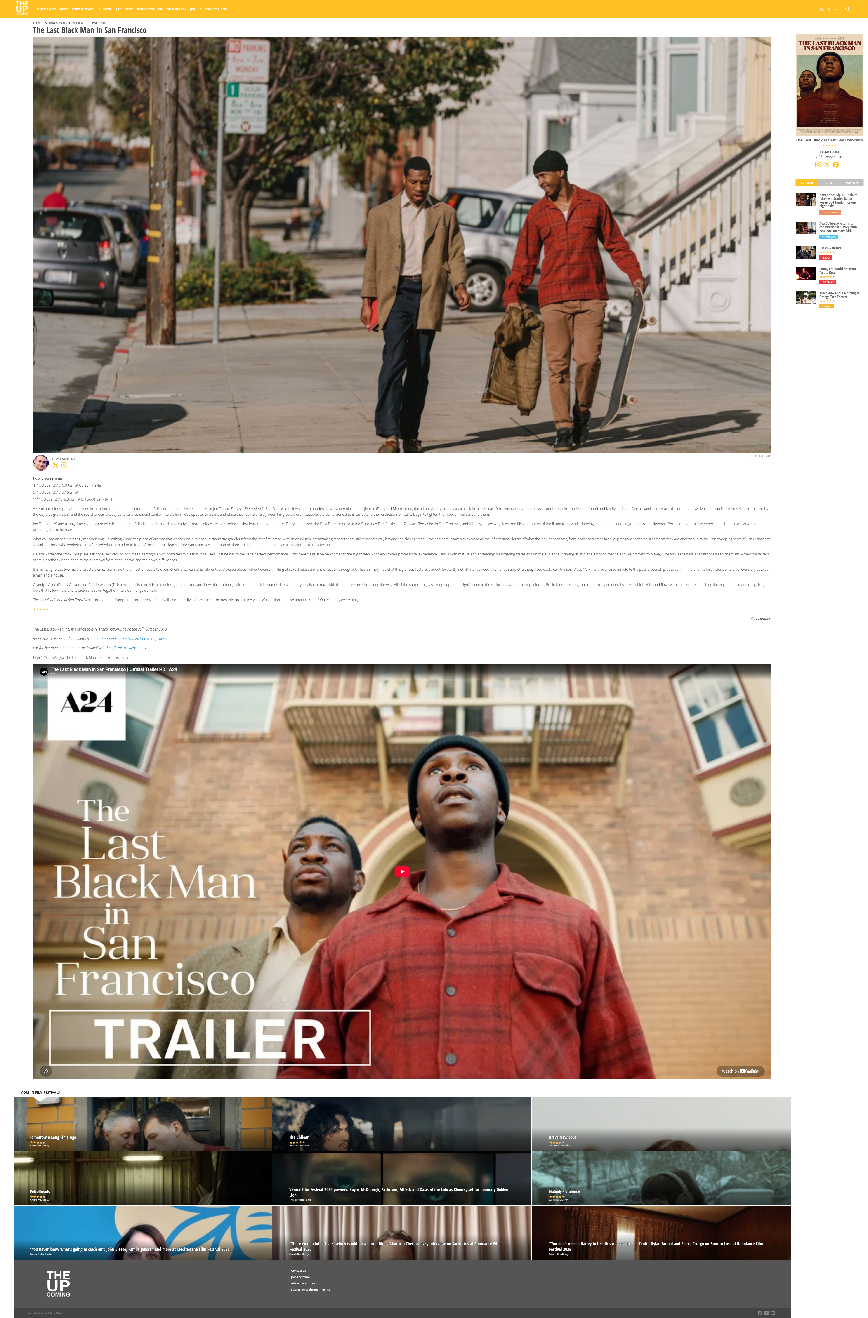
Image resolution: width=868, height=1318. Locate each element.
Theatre (105, 9)
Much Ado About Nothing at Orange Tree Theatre (839, 295)
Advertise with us (303, 1283)
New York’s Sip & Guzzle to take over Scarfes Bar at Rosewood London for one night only (838, 200)
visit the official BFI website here (123, 647)
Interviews (146, 9)
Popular (807, 182)
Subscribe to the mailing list (310, 1289)
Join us (195, 9)
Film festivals (45, 23)
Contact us (298, 1271)
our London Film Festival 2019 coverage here (131, 638)
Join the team (300, 1277)
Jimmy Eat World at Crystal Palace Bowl (838, 270)
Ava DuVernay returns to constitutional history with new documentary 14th (838, 227)
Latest (829, 182)
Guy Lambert (63, 459)
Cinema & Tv (46, 9)
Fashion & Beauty (172, 9)
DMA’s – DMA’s (830, 248)
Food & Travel (83, 9)
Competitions (216, 9)
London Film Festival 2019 (84, 23)
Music (63, 9)
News (129, 9)
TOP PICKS (852, 182)
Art (118, 9)
